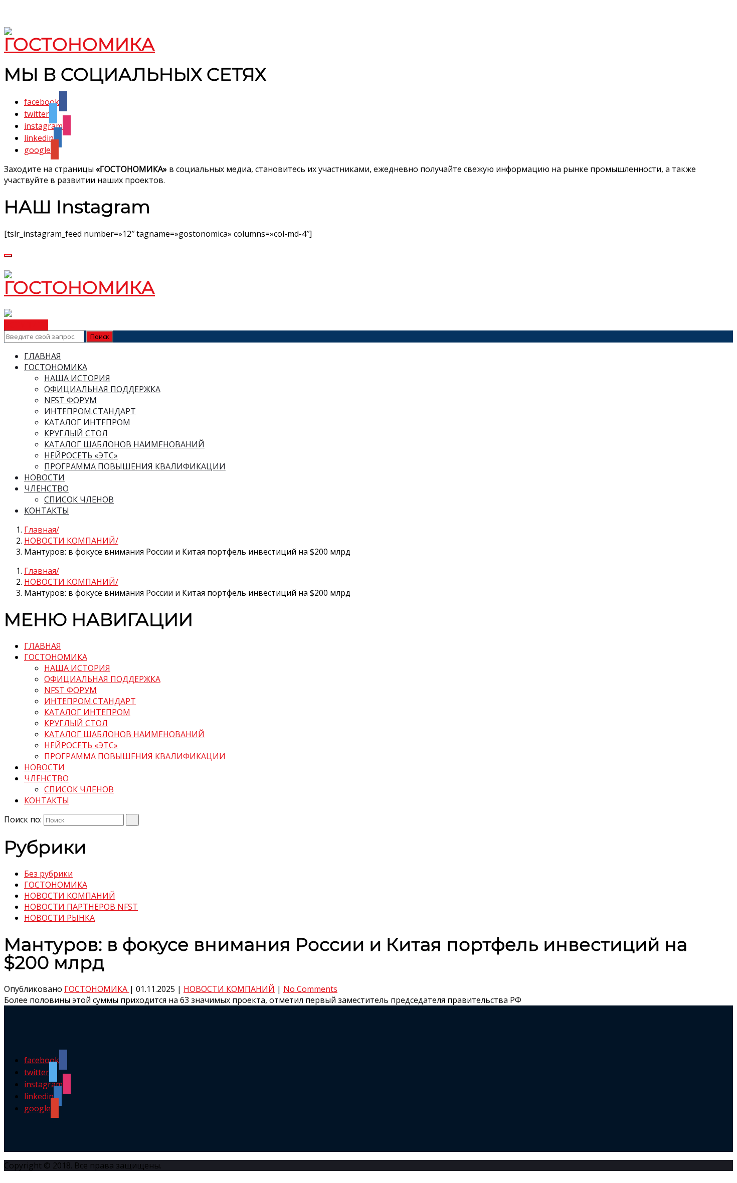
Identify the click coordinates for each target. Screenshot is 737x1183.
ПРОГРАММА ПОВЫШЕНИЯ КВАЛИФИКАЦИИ (135, 466)
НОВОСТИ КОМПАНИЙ (69, 540)
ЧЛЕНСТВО (46, 488)
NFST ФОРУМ (70, 400)
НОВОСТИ (44, 477)
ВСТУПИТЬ (26, 324)
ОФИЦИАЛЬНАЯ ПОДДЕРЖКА (102, 389)
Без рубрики (48, 873)
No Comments (310, 988)
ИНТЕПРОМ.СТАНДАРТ (90, 411)
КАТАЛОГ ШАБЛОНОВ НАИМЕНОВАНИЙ (124, 444)
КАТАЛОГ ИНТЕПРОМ (87, 422)
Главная (40, 529)
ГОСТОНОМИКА (55, 367)
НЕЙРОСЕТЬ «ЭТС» (81, 455)
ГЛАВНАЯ (42, 356)
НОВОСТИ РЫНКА (59, 917)
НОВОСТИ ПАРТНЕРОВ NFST (81, 906)
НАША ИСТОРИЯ (77, 378)
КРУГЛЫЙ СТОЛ (76, 433)
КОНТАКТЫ (46, 510)
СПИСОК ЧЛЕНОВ (79, 499)
